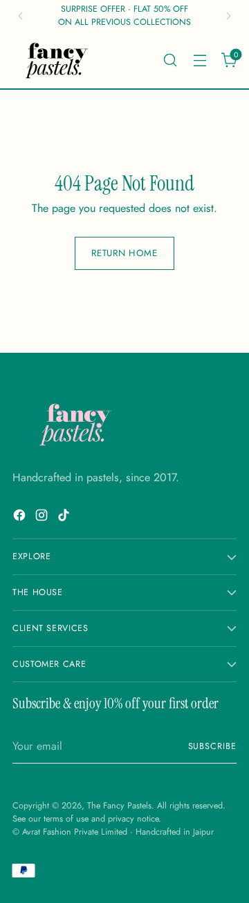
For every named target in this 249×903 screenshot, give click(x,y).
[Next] (228, 16)
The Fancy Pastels (119, 805)
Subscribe (212, 746)
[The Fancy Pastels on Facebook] (20, 517)
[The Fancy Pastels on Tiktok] (65, 517)
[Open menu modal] (199, 60)
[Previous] (21, 16)
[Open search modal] (170, 60)
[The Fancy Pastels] (57, 60)
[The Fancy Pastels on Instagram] (43, 517)
